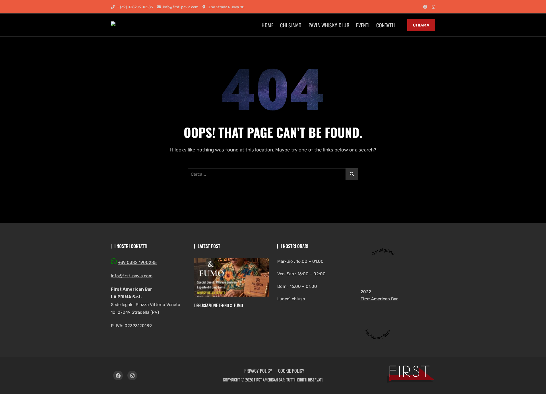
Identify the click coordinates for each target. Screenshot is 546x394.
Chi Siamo (291, 25)
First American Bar (379, 298)
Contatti (385, 25)
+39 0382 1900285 (137, 262)
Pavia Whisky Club (329, 25)
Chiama (421, 25)
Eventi (362, 25)
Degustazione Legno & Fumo (218, 305)
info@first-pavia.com (180, 7)
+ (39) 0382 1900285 (134, 7)
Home (267, 25)
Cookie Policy (291, 370)
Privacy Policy (258, 370)
